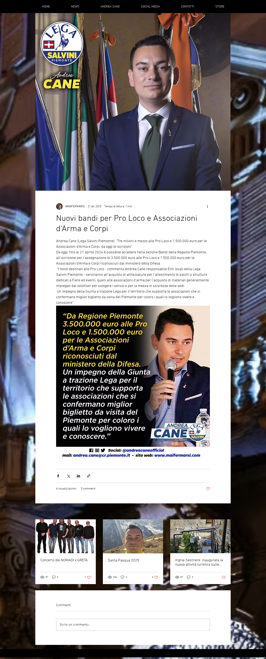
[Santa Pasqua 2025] (133, 536)
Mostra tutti (224, 512)
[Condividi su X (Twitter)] (68, 476)
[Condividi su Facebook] (58, 476)
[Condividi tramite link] (89, 476)
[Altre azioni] (207, 206)
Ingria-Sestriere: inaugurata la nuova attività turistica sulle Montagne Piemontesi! (199, 562)
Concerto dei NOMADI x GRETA (64, 560)
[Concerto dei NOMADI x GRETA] (65, 536)
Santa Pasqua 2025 (123, 560)
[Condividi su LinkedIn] (78, 476)
